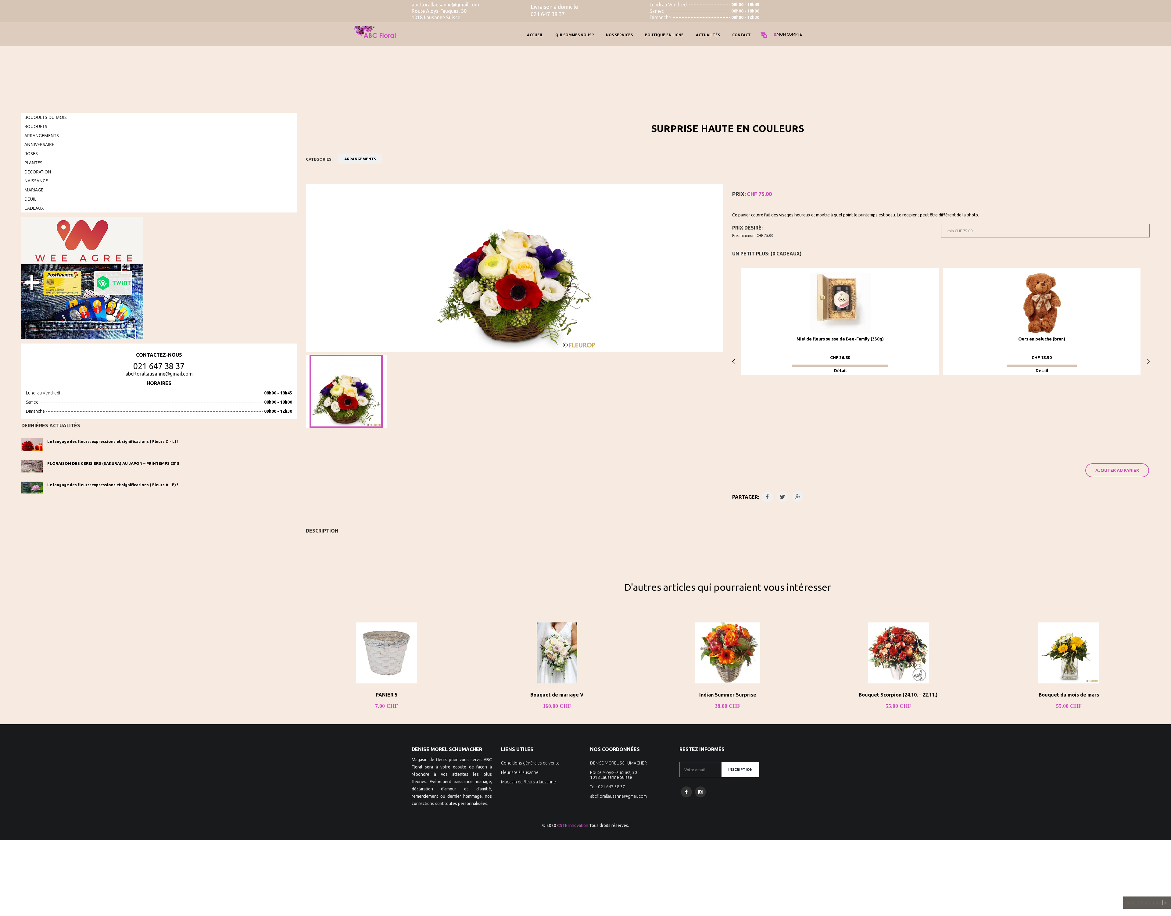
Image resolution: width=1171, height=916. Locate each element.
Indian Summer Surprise (727, 694)
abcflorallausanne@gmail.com (159, 373)
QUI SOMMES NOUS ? (574, 35)
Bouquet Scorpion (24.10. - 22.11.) (898, 694)
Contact (741, 35)
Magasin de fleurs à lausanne (528, 781)
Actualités (708, 35)
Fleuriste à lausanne (520, 772)
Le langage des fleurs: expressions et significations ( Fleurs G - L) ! (112, 441)
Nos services (619, 35)
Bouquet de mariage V (557, 694)
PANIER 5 (386, 694)
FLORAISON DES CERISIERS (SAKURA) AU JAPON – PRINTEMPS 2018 (113, 463)
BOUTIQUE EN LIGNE (664, 35)
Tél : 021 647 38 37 (607, 786)
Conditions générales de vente (530, 763)
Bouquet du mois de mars (1069, 694)
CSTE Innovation (572, 825)
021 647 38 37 (158, 366)
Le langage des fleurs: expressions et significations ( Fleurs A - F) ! (112, 485)
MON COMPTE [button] (789, 34)
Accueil (535, 35)
